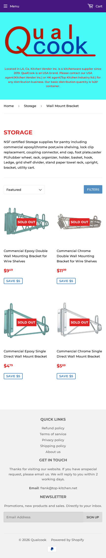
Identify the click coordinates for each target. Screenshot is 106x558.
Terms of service (53, 434)
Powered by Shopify (67, 540)
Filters (93, 189)
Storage (30, 106)
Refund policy (53, 428)
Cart (98, 6)
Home (9, 106)
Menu (14, 6)
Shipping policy (53, 446)
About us (53, 452)
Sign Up (93, 517)
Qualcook (38, 540)
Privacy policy (53, 440)
